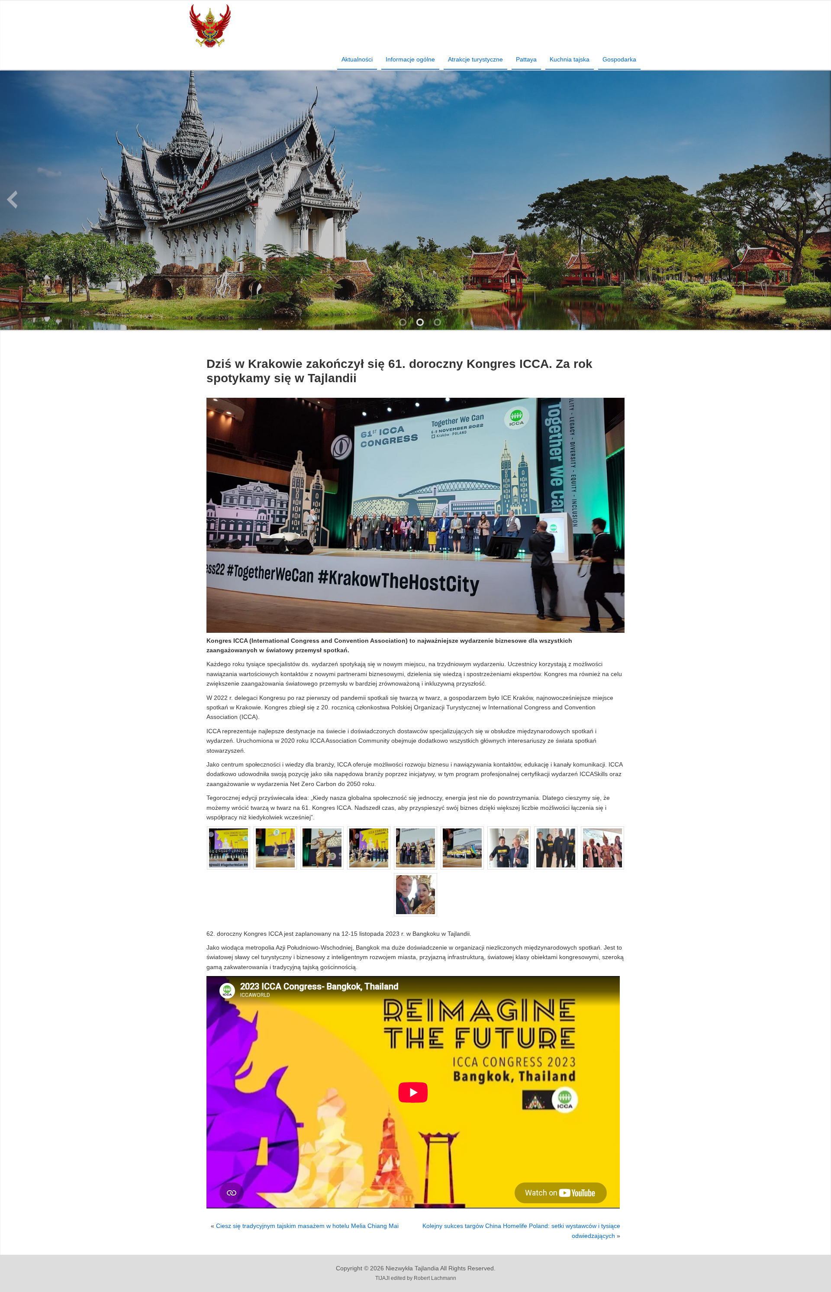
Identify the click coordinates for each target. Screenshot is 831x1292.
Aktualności (357, 59)
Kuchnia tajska (569, 59)
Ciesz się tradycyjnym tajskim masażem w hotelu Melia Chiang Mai (307, 1225)
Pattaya (526, 59)
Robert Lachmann (435, 1278)
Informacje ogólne (410, 59)
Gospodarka (619, 59)
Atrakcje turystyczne (475, 59)
